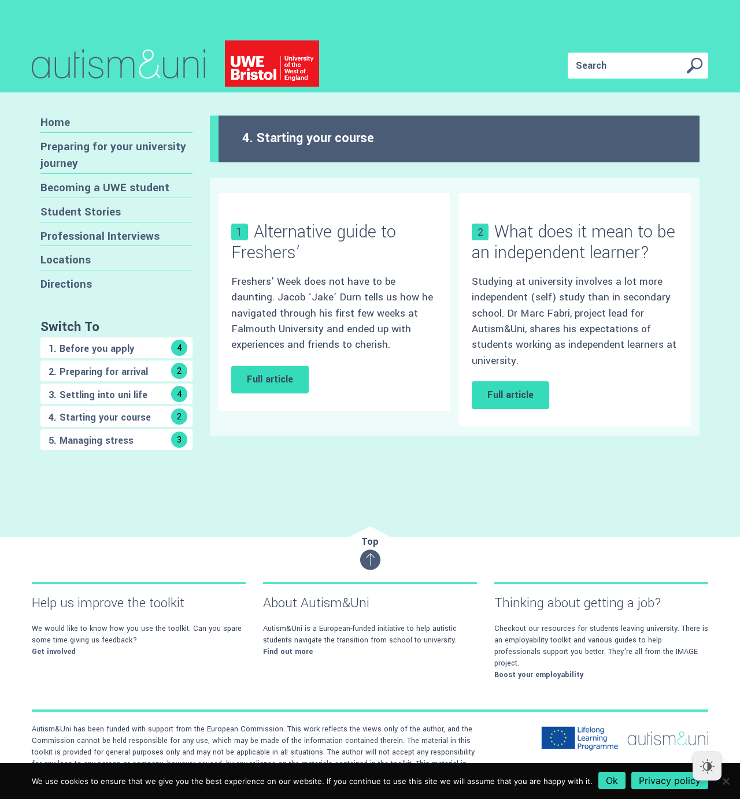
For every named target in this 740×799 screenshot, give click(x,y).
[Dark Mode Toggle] (707, 766)
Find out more (288, 651)
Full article (270, 379)
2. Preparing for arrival (115, 371)
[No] (725, 781)
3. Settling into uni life (115, 395)
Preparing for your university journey (113, 155)
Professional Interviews (100, 236)
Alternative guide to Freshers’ (313, 242)
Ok (612, 780)
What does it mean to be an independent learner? (573, 242)
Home (55, 122)
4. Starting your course (115, 417)
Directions (66, 284)
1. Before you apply (115, 348)
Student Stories (80, 212)
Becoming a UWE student (104, 187)
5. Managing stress (115, 440)
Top (370, 541)
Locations (65, 259)
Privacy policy (670, 780)
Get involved (54, 651)
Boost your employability (538, 675)
